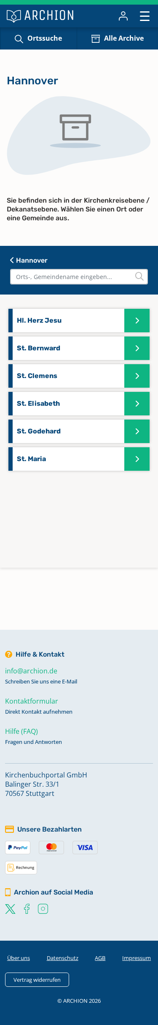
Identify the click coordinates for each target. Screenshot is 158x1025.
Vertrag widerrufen (37, 979)
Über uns (18, 958)
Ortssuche (44, 38)
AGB (100, 958)
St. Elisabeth (38, 403)
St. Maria (31, 459)
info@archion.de (31, 671)
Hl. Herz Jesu (39, 320)
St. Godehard (39, 431)
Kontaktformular (31, 701)
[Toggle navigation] (145, 15)
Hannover (31, 260)
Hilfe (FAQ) (21, 731)
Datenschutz (62, 958)
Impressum (136, 958)
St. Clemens (37, 376)
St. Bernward (38, 348)
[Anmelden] (123, 16)
